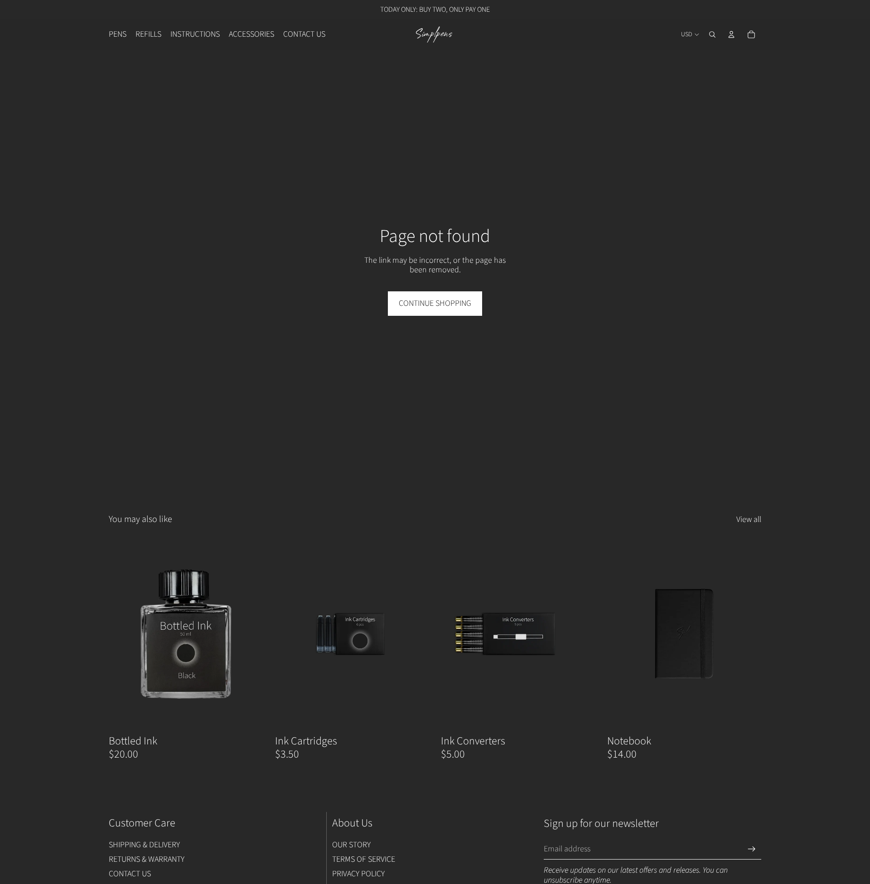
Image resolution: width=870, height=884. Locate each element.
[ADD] (581, 716)
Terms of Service (363, 859)
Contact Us (130, 873)
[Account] (731, 34)
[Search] (712, 34)
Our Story (351, 844)
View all (748, 520)
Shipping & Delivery (144, 844)
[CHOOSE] (249, 716)
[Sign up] (751, 848)
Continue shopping (435, 303)
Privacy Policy (358, 873)
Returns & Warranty (146, 859)
